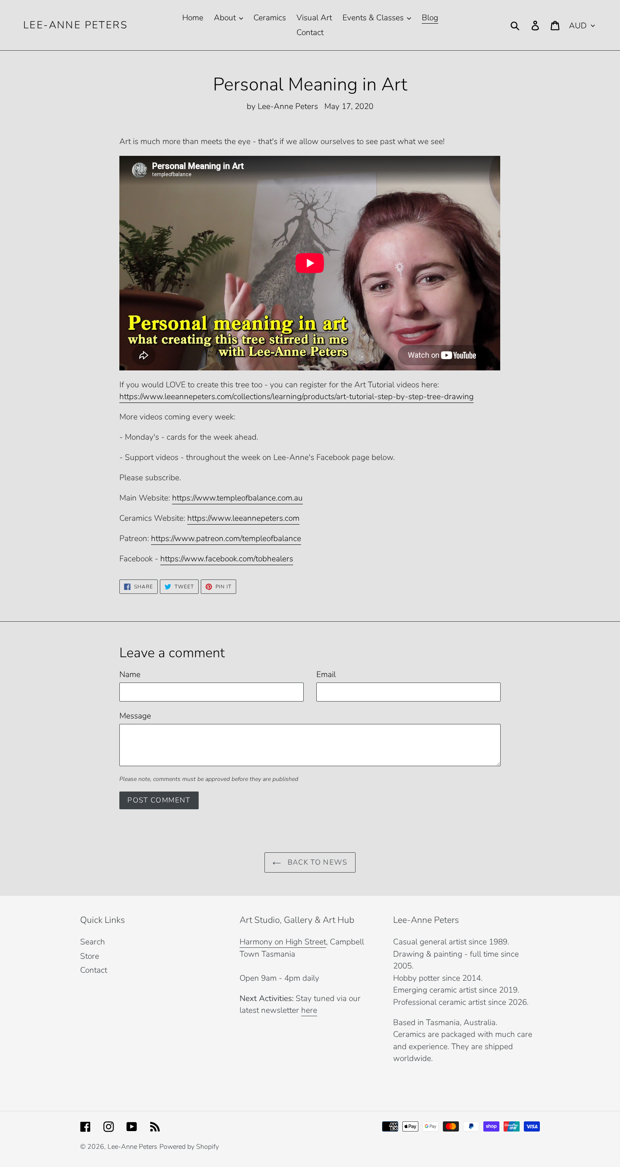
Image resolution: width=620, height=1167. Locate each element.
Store (89, 956)
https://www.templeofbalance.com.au (237, 497)
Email (326, 674)
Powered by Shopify (189, 1146)
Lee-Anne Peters (75, 25)
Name (129, 674)
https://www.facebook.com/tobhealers (226, 558)
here (309, 1010)
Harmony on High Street (283, 941)
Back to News (316, 862)
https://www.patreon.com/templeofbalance (226, 538)
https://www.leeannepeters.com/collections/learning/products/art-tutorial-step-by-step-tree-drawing (296, 396)
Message (135, 715)
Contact (93, 970)
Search (92, 941)
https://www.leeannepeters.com (243, 518)
